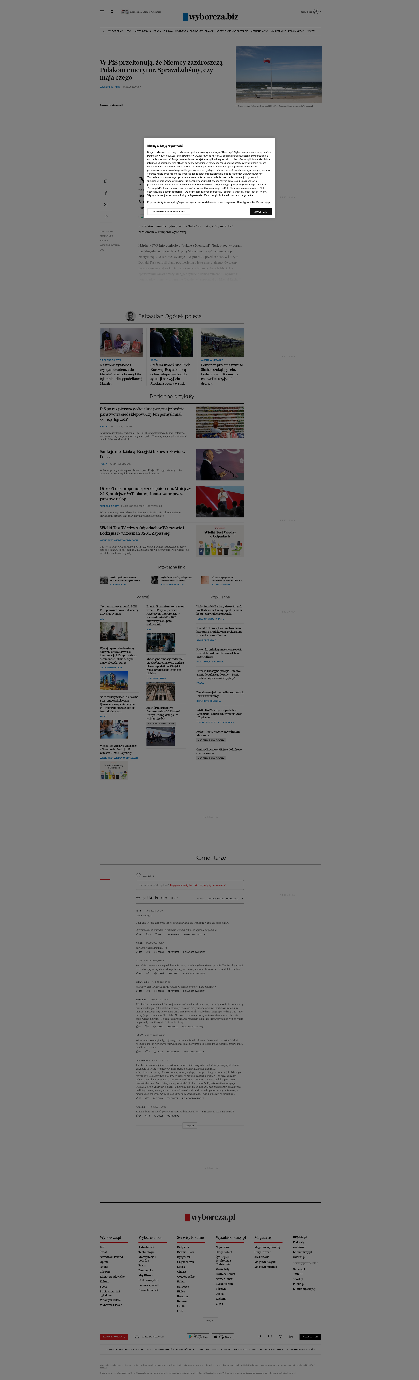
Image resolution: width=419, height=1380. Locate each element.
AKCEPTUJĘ (261, 211)
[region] (209, 178)
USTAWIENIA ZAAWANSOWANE (169, 211)
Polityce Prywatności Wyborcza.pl (198, 195)
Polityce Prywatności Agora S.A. (236, 195)
